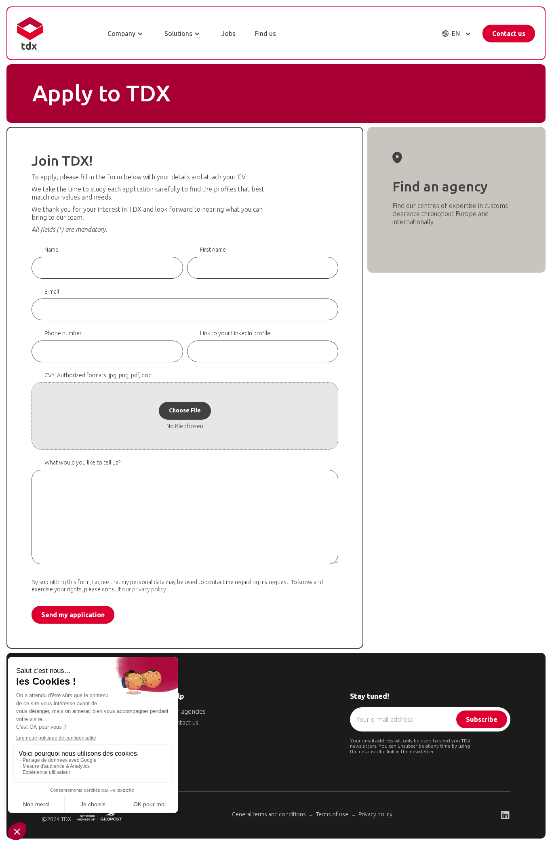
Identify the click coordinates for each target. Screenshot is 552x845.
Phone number (63, 333)
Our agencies (187, 711)
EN (456, 33)
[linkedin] (505, 815)
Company (121, 33)
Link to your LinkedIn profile (235, 333)
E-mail (51, 291)
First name (213, 249)
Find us (265, 33)
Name (51, 249)
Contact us (508, 33)
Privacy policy (375, 814)
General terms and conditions (269, 814)
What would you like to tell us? (82, 462)
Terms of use (332, 814)
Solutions (178, 33)
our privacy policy (144, 589)
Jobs (228, 33)
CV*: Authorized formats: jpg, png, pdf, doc (97, 375)
